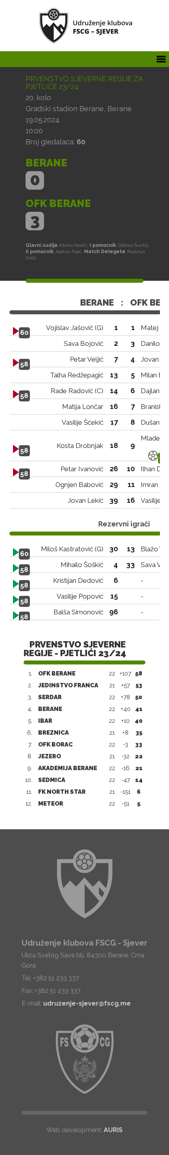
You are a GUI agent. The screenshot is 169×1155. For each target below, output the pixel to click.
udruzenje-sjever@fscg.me (87, 1003)
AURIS (113, 1130)
